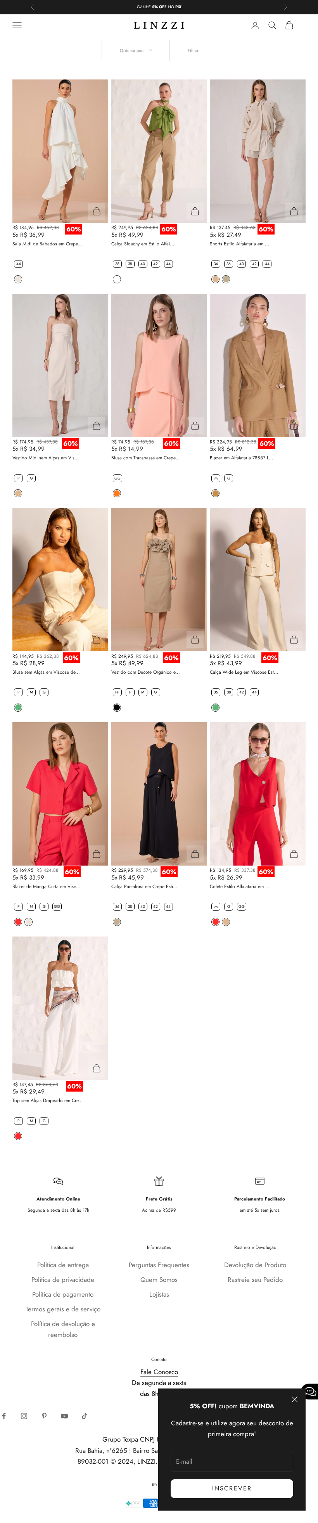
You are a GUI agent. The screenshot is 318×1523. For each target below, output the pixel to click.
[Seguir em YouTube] (64, 1416)
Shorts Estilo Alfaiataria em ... (240, 243)
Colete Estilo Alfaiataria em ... (240, 886)
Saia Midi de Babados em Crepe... (47, 243)
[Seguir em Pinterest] (44, 1416)
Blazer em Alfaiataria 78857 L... (241, 457)
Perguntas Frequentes (159, 1264)
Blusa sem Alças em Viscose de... (46, 672)
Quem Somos (159, 1279)
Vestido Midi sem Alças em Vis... (45, 457)
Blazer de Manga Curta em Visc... (46, 886)
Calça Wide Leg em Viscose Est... (244, 672)
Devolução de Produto (255, 1264)
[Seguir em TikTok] (84, 1416)
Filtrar (193, 50)
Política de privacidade (62, 1279)
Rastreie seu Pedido (255, 1279)
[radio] (17, 264)
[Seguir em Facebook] (4, 1416)
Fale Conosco (159, 1371)
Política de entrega (63, 1264)
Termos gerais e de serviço (63, 1309)
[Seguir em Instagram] (24, 1416)
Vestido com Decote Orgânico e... (145, 672)
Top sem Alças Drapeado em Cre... (47, 1100)
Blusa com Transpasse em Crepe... (145, 457)
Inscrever (232, 1488)
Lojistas (159, 1294)
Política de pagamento (62, 1294)
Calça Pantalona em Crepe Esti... (144, 886)
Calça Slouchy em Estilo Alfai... (143, 243)
